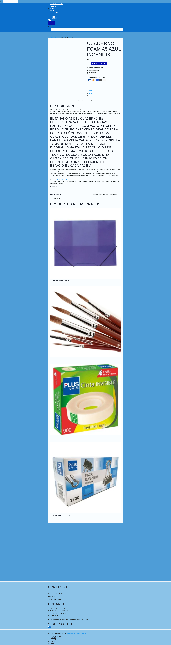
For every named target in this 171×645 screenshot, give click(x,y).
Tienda (53, 6)
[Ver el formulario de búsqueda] (51, 23)
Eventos (53, 8)
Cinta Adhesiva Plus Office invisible (63, 437)
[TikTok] (50, 20)
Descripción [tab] (81, 100)
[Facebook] (48, 20)
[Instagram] (49, 20)
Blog (52, 10)
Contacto (54, 13)
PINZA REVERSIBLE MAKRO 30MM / (61, 515)
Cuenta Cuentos (56, 4)
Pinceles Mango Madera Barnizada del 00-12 (65, 359)
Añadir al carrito (99, 63)
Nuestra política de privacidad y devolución (76, 633)
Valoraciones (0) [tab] (89, 100)
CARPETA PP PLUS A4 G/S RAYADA (61, 280)
